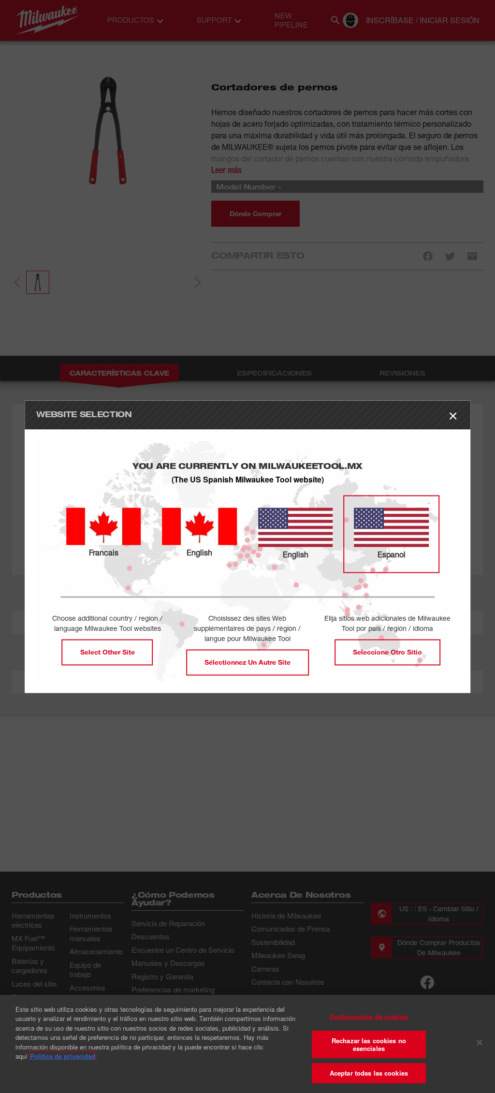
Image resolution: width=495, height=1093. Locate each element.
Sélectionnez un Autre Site (247, 662)
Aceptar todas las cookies (369, 1073)
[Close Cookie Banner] (479, 1042)
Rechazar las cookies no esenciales (369, 1044)
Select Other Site (107, 652)
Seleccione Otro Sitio (387, 652)
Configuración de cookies (369, 1016)
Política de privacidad (62, 1056)
